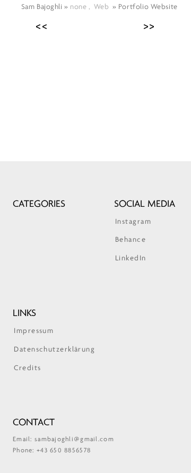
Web (101, 7)
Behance (130, 240)
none (78, 7)
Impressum (34, 331)
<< (42, 26)
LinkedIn (130, 258)
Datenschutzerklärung (54, 350)
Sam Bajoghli (43, 7)
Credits (27, 368)
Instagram (133, 222)
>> (149, 26)
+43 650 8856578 (64, 450)
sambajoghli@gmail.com (74, 439)
